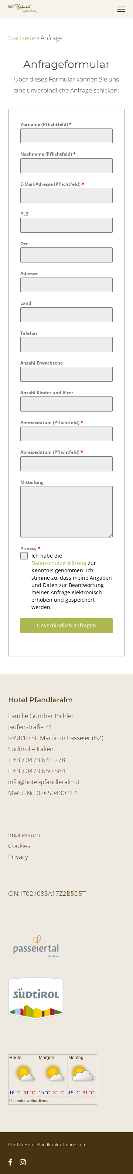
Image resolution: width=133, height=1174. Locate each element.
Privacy (30, 548)
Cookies (19, 845)
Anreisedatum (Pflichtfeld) (51, 422)
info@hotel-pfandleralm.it (44, 782)
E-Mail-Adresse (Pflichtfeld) (52, 184)
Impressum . (76, 1144)
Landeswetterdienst (30, 1100)
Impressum (24, 834)
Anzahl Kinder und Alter (46, 392)
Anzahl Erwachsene (41, 363)
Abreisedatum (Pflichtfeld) (51, 452)
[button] (121, 8)
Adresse (29, 273)
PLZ (24, 214)
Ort (24, 243)
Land (25, 303)
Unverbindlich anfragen (66, 625)
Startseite (21, 37)
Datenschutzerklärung (58, 562)
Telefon (28, 333)
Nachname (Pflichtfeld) (48, 154)
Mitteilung (32, 482)
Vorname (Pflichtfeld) (46, 124)
